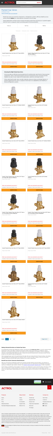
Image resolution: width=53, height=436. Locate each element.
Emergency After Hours (47, 401)
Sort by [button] (26, 25)
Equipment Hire (32, 399)
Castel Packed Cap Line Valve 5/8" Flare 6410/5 (39, 248)
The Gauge (31, 407)
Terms (49, 432)
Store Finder (45, 397)
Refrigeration (18, 30)
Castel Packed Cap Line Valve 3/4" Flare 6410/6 (13, 283)
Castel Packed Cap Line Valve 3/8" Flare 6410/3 (13, 140)
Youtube (45, 405)
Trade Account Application (34, 403)
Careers (20, 399)
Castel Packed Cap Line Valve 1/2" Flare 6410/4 (13, 248)
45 (13, 339)
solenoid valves (37, 364)
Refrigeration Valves (25, 30)
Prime (3, 401)
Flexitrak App (31, 397)
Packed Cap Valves (33, 30)
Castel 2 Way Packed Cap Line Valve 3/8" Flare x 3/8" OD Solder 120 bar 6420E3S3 (39, 213)
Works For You (22, 405)
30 (10, 339)
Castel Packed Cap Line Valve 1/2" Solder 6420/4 (13, 105)
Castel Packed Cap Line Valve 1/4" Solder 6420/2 (39, 140)
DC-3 (3, 399)
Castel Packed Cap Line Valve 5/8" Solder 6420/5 (37, 106)
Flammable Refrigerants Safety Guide (9, 405)
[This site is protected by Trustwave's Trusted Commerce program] (37, 382)
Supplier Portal (22, 403)
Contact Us (45, 399)
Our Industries (22, 401)
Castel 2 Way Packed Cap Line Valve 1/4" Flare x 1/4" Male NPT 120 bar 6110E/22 (13, 177)
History (20, 397)
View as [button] (9, 25)
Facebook (45, 403)
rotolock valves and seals (29, 364)
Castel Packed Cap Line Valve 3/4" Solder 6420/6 (37, 284)
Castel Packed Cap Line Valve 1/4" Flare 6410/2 (13, 53)
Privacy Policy (44, 432)
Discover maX (31, 401)
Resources (31, 405)
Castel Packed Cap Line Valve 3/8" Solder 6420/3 (37, 177)
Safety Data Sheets (5, 403)
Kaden (3, 397)
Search (39, 2)
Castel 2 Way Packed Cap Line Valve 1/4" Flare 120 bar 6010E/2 (39, 54)
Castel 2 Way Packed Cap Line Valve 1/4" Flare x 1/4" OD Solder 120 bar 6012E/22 (13, 213)
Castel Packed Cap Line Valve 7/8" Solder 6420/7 (13, 319)
